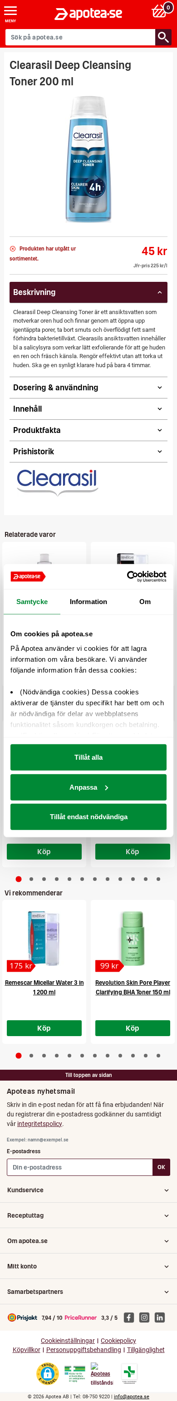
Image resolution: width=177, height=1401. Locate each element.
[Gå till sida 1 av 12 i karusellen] (19, 879)
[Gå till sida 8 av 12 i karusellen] (107, 879)
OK (161, 1167)
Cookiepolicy (118, 1340)
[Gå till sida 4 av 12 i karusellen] (56, 879)
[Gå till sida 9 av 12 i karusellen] (120, 879)
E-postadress (23, 1151)
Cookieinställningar (68, 1340)
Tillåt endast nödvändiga (89, 817)
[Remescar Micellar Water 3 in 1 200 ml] (44, 939)
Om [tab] (145, 601)
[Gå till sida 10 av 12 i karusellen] (133, 879)
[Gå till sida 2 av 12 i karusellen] (31, 879)
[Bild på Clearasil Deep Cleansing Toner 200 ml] (88, 159)
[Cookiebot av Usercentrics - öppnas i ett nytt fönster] (127, 576)
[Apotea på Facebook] (131, 1317)
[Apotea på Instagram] (146, 1317)
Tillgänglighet (146, 1350)
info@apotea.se (131, 1397)
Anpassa (83, 787)
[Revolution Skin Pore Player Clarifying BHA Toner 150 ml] (133, 939)
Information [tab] (88, 601)
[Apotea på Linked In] (162, 1317)
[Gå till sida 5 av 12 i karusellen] (69, 879)
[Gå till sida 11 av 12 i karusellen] (145, 879)
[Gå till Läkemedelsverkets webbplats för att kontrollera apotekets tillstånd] (75, 1374)
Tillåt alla (88, 757)
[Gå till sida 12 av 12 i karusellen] (158, 879)
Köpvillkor (26, 1350)
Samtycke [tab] (32, 601)
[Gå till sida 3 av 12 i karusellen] (44, 879)
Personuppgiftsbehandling (83, 1350)
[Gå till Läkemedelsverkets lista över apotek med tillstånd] (129, 1373)
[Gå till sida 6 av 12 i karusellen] (82, 879)
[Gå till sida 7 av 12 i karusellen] (94, 879)
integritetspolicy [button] (39, 1123)
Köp (44, 851)
